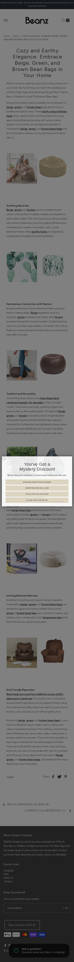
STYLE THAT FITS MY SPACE (37, 494)
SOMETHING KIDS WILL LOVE (37, 488)
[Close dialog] (4, 458)
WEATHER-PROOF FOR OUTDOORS (37, 482)
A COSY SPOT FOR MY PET (37, 500)
